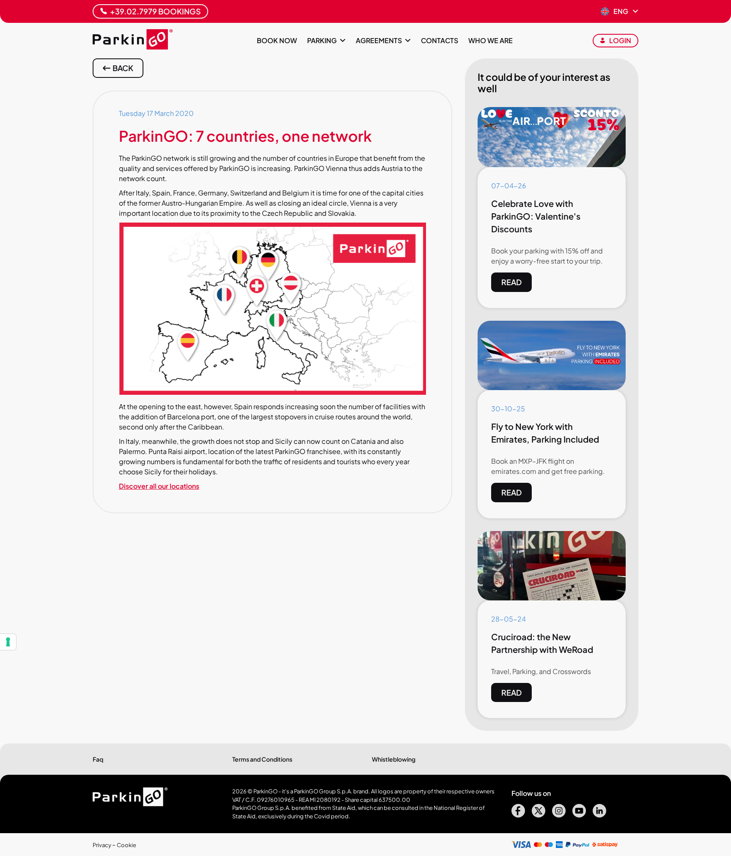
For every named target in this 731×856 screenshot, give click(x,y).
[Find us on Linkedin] (599, 814)
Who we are (490, 40)
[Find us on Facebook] (518, 814)
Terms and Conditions (262, 759)
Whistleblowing (393, 759)
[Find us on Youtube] (579, 814)
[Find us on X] (538, 814)
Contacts (439, 40)
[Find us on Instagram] (559, 814)
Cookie (126, 845)
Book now (277, 40)
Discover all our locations (159, 486)
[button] (619, 11)
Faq (98, 759)
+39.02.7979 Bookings (155, 11)
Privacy (102, 845)
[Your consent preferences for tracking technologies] (8, 642)
